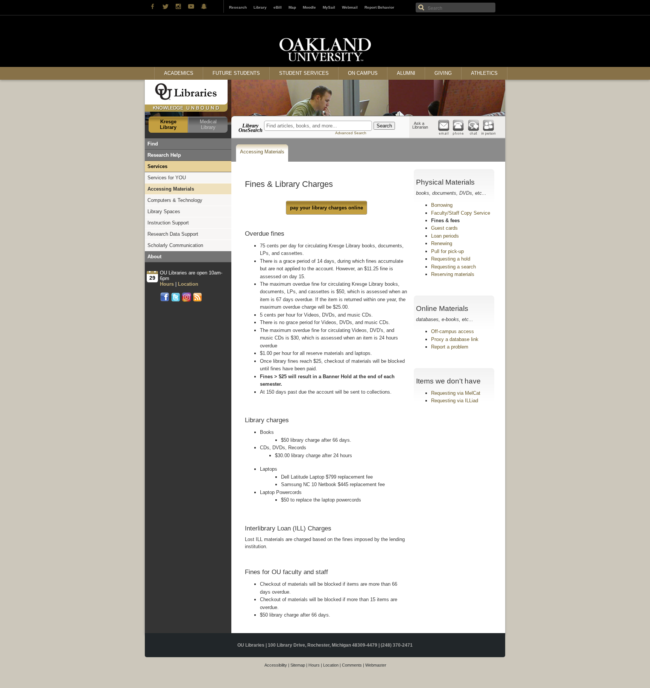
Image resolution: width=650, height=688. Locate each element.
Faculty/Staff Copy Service (460, 213)
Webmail (350, 7)
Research (238, 7)
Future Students (236, 73)
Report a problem (449, 347)
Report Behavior (379, 7)
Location (331, 665)
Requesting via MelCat (455, 393)
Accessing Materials (262, 152)
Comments (352, 665)
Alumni (406, 73)
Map (292, 7)
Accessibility (275, 665)
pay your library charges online (326, 208)
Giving (443, 73)
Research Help (164, 155)
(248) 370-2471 (397, 645)
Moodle (309, 7)
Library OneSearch (250, 128)
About (154, 256)
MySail (329, 7)
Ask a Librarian (420, 125)
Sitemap (297, 665)
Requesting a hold (450, 259)
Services (157, 166)
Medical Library (208, 124)
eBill (277, 7)
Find (152, 144)
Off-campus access (452, 331)
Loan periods (445, 236)
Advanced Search (350, 133)
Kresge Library (168, 124)
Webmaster (375, 665)
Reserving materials (452, 274)
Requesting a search (453, 267)
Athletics (484, 73)
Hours (314, 665)
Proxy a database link (454, 339)
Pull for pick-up (447, 251)
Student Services (304, 73)
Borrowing (442, 205)
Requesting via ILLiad (454, 400)
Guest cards (444, 228)
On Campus (363, 73)
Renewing (441, 243)
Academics (178, 73)
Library (260, 7)
